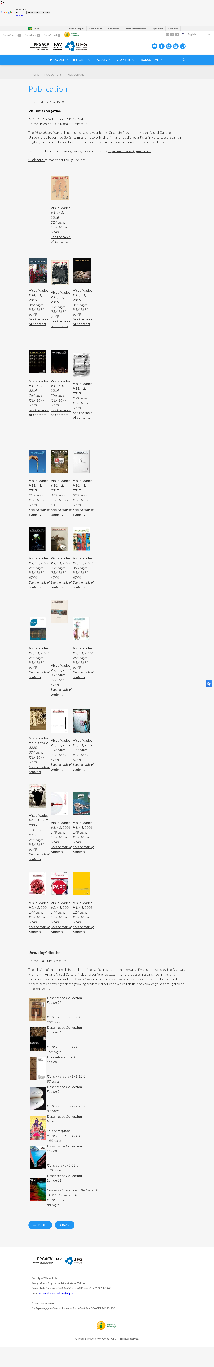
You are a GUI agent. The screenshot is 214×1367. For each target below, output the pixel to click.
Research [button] (80, 59)
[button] (149, 60)
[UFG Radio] (176, 46)
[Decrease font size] (172, 34)
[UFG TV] (183, 46)
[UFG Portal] (76, 50)
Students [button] (124, 59)
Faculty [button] (101, 59)
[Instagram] (169, 46)
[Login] (2, 3)
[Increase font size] (167, 34)
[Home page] (38, 49)
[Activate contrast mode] (177, 34)
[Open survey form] (184, 60)
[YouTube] (154, 46)
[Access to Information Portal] (107, 1328)
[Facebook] (162, 46)
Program (57, 59)
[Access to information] (71, 35)
